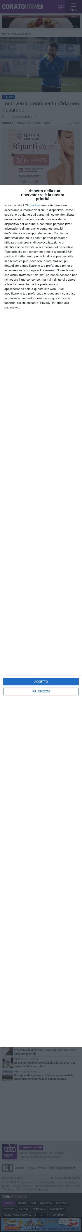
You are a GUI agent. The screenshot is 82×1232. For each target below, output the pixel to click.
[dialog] (41, 616)
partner (35, 205)
